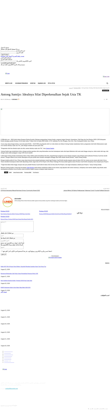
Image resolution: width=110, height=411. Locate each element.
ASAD (10, 172)
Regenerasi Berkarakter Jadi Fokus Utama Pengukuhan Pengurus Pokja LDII (19, 273)
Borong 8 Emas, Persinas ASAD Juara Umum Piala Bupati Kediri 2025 (17, 219)
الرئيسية (71, 88)
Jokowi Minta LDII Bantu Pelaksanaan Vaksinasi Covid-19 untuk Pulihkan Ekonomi (86, 190)
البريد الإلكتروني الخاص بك (24, 61)
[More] (40, 104)
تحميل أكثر (4, 292)
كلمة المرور (20, 52)
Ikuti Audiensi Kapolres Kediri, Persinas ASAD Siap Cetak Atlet (15, 213)
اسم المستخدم (21, 51)
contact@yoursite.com (11, 388)
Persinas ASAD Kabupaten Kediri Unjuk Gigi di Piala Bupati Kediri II (55, 213)
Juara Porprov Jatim (18, 172)
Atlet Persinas (30, 167)
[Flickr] (11, 396)
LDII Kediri (14, 99)
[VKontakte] (20, 396)
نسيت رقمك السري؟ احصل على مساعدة (12, 56)
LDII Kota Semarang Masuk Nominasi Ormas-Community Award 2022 (20, 190)
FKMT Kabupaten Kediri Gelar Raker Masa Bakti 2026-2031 (16, 287)
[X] (6, 67)
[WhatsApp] (34, 104)
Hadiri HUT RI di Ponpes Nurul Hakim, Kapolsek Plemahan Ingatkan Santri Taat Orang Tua (23, 266)
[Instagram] (4, 67)
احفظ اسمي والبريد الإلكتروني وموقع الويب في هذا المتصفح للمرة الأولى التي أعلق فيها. (27, 251)
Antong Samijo (50, 148)
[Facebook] (2, 67)
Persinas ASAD (77, 88)
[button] (107, 83)
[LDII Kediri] (19, 99)
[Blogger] (2, 396)
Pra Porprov (36, 172)
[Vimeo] (9, 67)
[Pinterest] (28, 104)
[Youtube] (11, 67)
